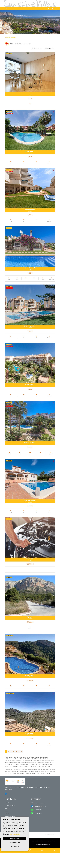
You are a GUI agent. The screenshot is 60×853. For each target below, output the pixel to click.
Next (53, 72)
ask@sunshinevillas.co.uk (39, 806)
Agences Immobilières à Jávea (43, 844)
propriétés (7, 808)
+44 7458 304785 (37, 813)
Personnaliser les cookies (14, 842)
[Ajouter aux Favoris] (53, 53)
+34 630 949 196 (37, 809)
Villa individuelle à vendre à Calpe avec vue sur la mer (43, 841)
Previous (6, 72)
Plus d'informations (15, 834)
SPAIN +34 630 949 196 (39, 803)
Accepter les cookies (14, 838)
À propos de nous (9, 805)
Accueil (7, 37)
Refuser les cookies (15, 846)
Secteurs (7, 814)
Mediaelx (53, 834)
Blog (6, 811)
